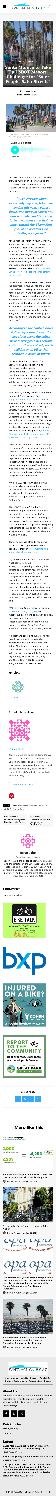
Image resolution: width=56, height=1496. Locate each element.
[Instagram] (14, 1413)
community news (11, 1476)
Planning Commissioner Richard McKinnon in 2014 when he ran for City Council (30, 434)
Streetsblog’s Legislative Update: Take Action (25, 1227)
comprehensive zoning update (24, 399)
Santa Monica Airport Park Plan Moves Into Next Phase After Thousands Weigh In (28, 1176)
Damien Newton (14, 1181)
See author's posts (23, 784)
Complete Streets (20, 806)
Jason (15, 697)
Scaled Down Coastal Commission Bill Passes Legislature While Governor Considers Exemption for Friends (24, 1340)
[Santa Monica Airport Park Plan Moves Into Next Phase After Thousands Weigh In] (28, 1153)
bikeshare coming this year (23, 611)
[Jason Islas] (28, 841)
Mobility (7, 1460)
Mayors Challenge (38, 806)
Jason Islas (30, 91)
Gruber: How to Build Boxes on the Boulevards (40, 822)
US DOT (7, 809)
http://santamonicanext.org (28, 857)
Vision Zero (18, 809)
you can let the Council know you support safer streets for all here (29, 272)
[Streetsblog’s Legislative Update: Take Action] (28, 1204)
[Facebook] (18, 1099)
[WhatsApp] (38, 1099)
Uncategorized (28, 62)
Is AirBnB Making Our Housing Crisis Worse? (15, 821)
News (5, 1452)
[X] (25, 1099)
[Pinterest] (31, 1099)
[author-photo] (5, 1181)
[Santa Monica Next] (29, 6)
